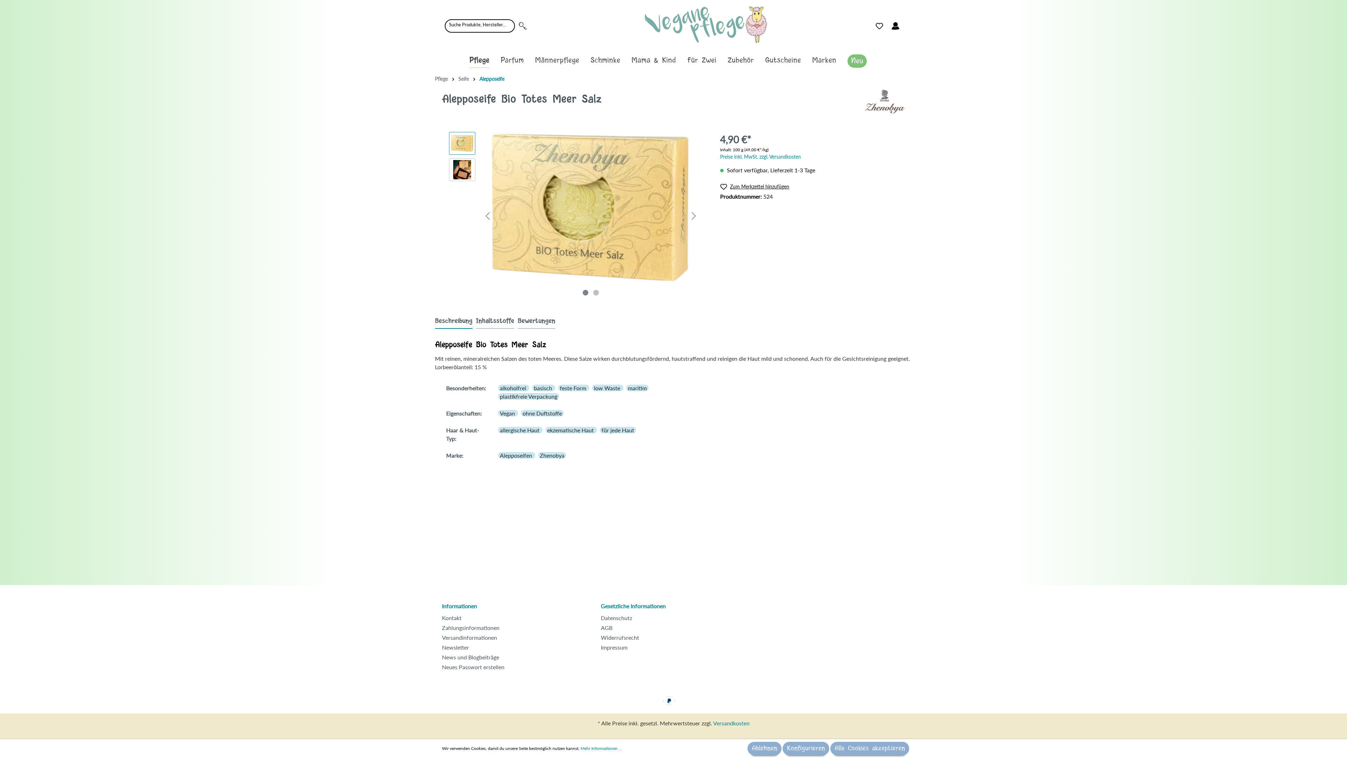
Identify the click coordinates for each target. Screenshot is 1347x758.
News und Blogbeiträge (470, 657)
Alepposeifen (517, 455)
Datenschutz (616, 617)
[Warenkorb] (908, 24)
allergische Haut (520, 430)
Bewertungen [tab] (536, 321)
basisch (544, 388)
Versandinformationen (469, 637)
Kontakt (452, 617)
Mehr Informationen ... (601, 748)
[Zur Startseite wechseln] (706, 24)
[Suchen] (523, 26)
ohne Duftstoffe (542, 413)
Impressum (614, 647)
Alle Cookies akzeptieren (870, 748)
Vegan (508, 413)
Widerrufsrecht (620, 637)
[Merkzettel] (879, 26)
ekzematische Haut (571, 430)
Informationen (459, 606)
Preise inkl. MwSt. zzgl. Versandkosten (760, 157)
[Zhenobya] (885, 100)
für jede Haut (618, 430)
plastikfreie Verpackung (528, 396)
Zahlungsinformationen (471, 627)
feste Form (574, 388)
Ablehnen (764, 748)
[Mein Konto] (895, 26)
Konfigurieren (806, 748)
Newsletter (455, 647)
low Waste (608, 388)
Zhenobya (552, 455)
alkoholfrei (514, 388)
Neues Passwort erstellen (473, 667)
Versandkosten (731, 723)
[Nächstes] (694, 215)
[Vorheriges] (487, 215)
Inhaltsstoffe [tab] (495, 321)
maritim (637, 388)
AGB (606, 627)
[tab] (454, 321)
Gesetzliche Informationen (633, 606)
